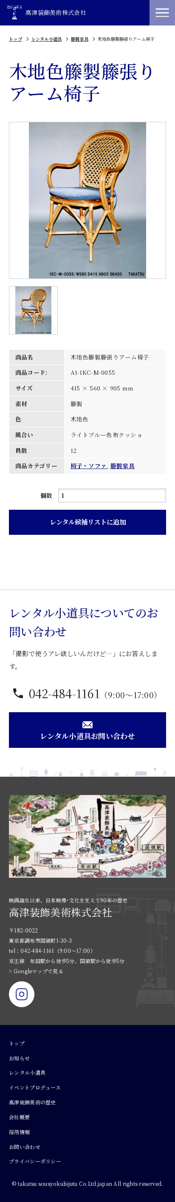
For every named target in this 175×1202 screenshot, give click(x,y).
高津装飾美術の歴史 (32, 1102)
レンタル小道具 (46, 39)
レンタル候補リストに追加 (88, 521)
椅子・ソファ (89, 465)
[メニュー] (162, 12)
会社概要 (19, 1117)
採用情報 (19, 1131)
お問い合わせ (24, 1146)
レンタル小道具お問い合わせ (87, 735)
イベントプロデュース (35, 1087)
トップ (15, 39)
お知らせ (19, 1058)
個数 (46, 495)
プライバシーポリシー (35, 1161)
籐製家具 (79, 39)
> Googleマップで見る (36, 971)
